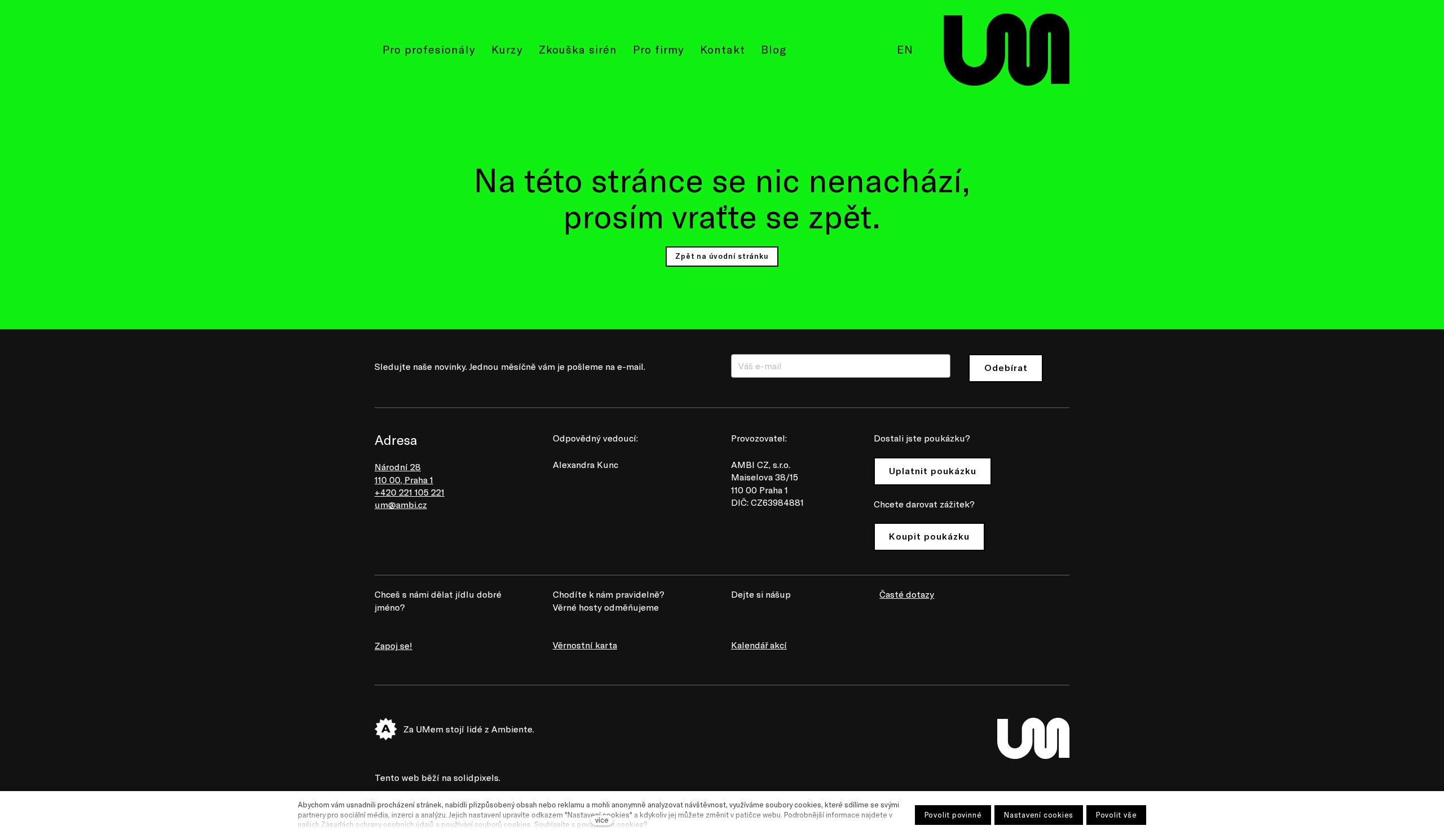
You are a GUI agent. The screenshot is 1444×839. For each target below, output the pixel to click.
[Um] (1006, 50)
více (602, 819)
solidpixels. (477, 777)
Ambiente (511, 728)
